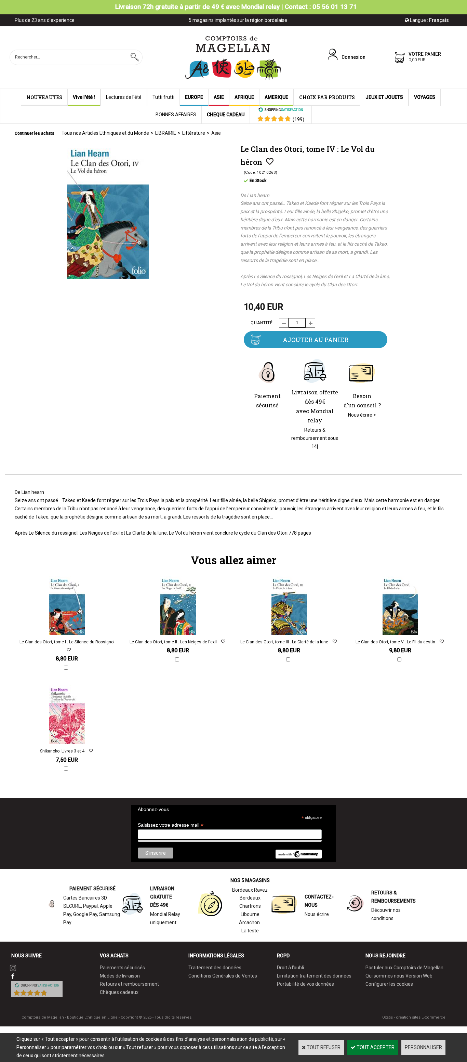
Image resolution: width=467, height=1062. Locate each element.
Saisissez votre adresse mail (170, 825)
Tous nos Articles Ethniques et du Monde (105, 133)
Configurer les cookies (389, 984)
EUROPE (194, 97)
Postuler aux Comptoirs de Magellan (404, 967)
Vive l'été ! (84, 97)
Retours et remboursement (129, 984)
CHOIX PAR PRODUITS (327, 97)
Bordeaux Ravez (250, 890)
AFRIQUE (244, 97)
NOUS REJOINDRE (385, 955)
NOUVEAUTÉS (44, 97)
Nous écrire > (362, 415)
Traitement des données (214, 967)
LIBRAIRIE (165, 133)
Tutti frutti (163, 97)
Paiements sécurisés (122, 967)
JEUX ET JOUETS (384, 97)
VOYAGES (424, 97)
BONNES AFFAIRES (176, 114)
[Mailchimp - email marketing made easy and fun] (298, 857)
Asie (216, 133)
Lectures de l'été (124, 97)
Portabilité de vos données (305, 984)
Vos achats (114, 955)
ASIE (219, 97)
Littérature (193, 133)
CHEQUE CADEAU (225, 114)
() (298, 119)
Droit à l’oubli (290, 967)
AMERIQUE (276, 97)
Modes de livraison (120, 976)
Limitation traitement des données (314, 976)
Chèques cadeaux (119, 992)
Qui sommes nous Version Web (398, 976)
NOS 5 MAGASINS (250, 880)
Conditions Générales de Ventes (222, 976)
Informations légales (216, 955)
